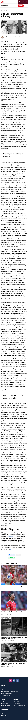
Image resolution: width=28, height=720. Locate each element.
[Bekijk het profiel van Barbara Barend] (2, 37)
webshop (12, 549)
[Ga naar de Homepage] (4, 5)
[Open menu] (25, 5)
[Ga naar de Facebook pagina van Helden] (17, 680)
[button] (23, 2)
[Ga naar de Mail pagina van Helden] (14, 680)
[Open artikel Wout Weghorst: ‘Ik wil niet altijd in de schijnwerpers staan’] (14, 603)
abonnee (10, 536)
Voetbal (5, 10)
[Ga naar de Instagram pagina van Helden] (10, 680)
